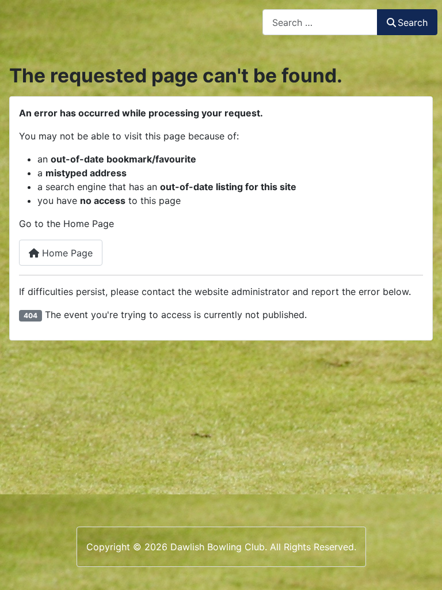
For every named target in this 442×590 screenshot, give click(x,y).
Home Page (66, 253)
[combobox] (320, 22)
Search (413, 22)
